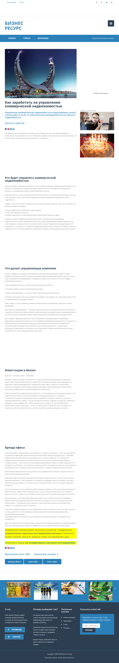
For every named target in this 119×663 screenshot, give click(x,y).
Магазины (43, 38)
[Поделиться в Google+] (8, 129)
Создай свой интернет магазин (103, 38)
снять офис (52, 561)
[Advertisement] (45, 10)
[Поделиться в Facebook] (6, 129)
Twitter (16, 637)
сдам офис (33, 561)
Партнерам (67, 621)
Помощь (66, 628)
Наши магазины (69, 617)
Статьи (26, 38)
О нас (65, 624)
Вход (21, 2)
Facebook (17, 629)
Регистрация (11, 2)
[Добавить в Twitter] (13, 129)
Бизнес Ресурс (14, 25)
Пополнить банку (40, 542)
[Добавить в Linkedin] (11, 129)
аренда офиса (14, 561)
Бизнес (12, 38)
